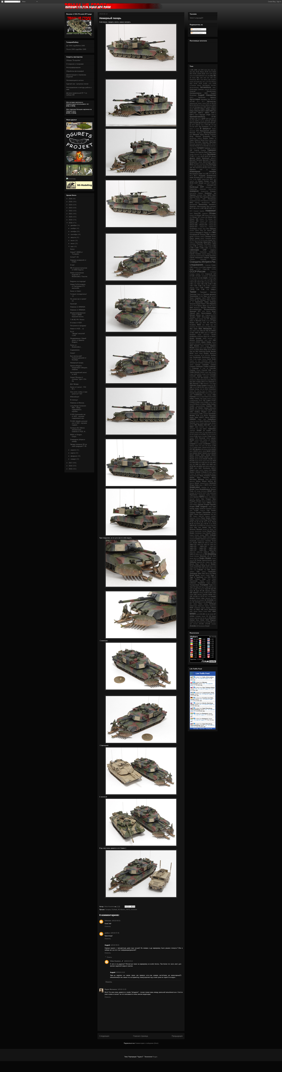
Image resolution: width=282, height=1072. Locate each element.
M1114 (195, 453)
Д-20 (202, 156)
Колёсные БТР (197, 187)
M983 (191, 468)
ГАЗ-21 (209, 144)
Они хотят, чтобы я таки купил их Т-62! (78, 393)
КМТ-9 (214, 183)
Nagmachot (202, 495)
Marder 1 (192, 472)
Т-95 (207, 289)
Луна (205, 201)
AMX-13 (213, 333)
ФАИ (191, 307)
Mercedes (193, 479)
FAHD (191, 391)
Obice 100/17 (193, 502)
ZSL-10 (196, 622)
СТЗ (202, 274)
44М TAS (206, 77)
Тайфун (213, 289)
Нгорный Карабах (199, 211)
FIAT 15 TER (208, 393)
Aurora (214, 342)
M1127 (192, 455)
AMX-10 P (207, 332)
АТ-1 (198, 101)
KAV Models (195, 434)
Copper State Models (195, 374)
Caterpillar (205, 364)
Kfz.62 (214, 434)
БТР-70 (192, 123)
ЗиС (191, 167)
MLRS (210, 485)
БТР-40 (202, 121)
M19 (214, 461)
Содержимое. (75, 350)
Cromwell (213, 374)
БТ (196, 119)
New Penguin (206, 499)
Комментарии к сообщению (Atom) (146, 1043)
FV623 (202, 402)
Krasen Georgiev (202, 436)
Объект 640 (212, 217)
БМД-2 (208, 109)
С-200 (209, 246)
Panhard (192, 512)
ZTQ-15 (209, 622)
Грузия (204, 154)
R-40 (201, 525)
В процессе (205, 129)
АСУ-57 (213, 99)
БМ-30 (191, 109)
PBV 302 (213, 514)
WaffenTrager (193, 605)
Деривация (205, 158)
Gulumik (205, 413)
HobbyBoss (212, 419)
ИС (207, 173)
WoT (209, 611)
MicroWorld (213, 479)
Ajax (212, 324)
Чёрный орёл (195, 313)
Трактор (213, 302)
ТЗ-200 (201, 296)
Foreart (197, 398)
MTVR (200, 493)
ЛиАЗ (198, 200)
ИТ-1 (205, 177)
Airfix (207, 325)
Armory (192, 340)
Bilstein (210, 349)
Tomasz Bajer (200, 579)
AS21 (206, 340)
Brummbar (197, 355)
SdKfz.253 (192, 552)
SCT (191, 542)
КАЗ (211, 179)
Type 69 (192, 588)
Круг (201, 197)
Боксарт (202, 114)
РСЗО (214, 242)
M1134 (201, 457)
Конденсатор (204, 191)
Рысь (191, 246)
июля (73, 240)
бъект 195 (213, 126)
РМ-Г (214, 240)
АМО (206, 93)
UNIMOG (196, 592)
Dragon (204, 385)
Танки (193, 291)
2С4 (214, 73)
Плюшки (202, 234)
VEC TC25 (208, 596)
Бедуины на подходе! (78, 281)
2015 (71, 469)
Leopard (213, 442)
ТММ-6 (204, 298)
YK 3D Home (211, 616)
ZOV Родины (211, 620)
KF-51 (210, 434)
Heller (196, 417)
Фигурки (203, 307)
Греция (192, 154)
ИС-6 (191, 175)
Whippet (208, 607)
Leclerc (213, 440)
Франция (193, 311)
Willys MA (192, 609)
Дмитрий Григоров (196, 160)
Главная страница (140, 1036)
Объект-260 (212, 223)
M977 (214, 466)
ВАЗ (197, 131)
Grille (201, 413)
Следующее (104, 1036)
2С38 (207, 73)
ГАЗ (204, 144)
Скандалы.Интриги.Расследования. (203, 263)
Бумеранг (205, 126)
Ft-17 (200, 400)
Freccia (214, 398)
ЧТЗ (214, 313)
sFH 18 (202, 554)
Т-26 (210, 280)
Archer (214, 334)
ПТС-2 (196, 240)
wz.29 (198, 614)
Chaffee (205, 366)
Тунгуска (193, 304)
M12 (214, 457)
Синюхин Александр (198, 259)
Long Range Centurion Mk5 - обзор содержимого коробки (78, 408)
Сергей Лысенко (210, 255)
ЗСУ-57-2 (199, 167)
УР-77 (191, 305)
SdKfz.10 (201, 542)
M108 (204, 451)
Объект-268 (193, 225)
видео (202, 134)
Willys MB (199, 609)
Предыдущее (177, 1036)
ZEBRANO (212, 618)
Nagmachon (193, 495)
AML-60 (202, 331)
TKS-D (213, 577)
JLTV (214, 430)
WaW (191, 607)
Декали (192, 158)
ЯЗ (194, 320)
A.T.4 (210, 320)
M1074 (200, 451)
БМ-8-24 (196, 109)
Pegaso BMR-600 (198, 516)
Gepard (206, 408)
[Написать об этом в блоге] (128, 906)
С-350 (191, 248)
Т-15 (198, 280)
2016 (71, 466)
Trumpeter (204, 585)
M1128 (197, 455)
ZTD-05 (200, 622)
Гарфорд (207, 148)
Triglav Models (211, 583)
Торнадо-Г (203, 300)
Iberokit (192, 425)
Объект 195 (200, 215)
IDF (208, 425)
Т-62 (195, 286)
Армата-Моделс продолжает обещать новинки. (78, 367)
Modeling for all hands (208, 487)
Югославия (205, 317)
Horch (201, 421)
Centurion (199, 366)
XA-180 (202, 614)
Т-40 (191, 284)
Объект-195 (193, 223)
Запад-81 (199, 166)
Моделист (193, 206)
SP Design (197, 560)
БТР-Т (193, 124)
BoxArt (213, 351)
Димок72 (213, 158)
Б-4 (208, 103)
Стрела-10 (208, 274)
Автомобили (205, 87)
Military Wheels (201, 481)
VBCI (214, 594)
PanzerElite (207, 512)
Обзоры (212, 213)
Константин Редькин (196, 193)
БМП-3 (200, 113)
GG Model (208, 410)
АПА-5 (191, 97)
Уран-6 (214, 305)
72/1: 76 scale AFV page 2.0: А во (204, 689)
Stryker (213, 564)
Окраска (213, 228)
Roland (191, 535)
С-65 (210, 248)
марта (73, 453)
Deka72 (213, 380)
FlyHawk (114, 909)
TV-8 (214, 585)
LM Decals (208, 445)
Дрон (214, 162)
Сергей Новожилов (196, 257)
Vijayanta (207, 598)
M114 (211, 457)
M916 (207, 466)
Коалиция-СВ (211, 185)
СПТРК (214, 269)
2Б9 (212, 70)
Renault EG (206, 529)
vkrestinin (134, 909)
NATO (128, 909)
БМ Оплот (207, 107)
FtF (204, 400)
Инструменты (194, 173)
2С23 (210, 71)
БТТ (196, 126)
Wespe (203, 607)
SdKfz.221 (193, 546)
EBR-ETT (213, 387)
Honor (197, 421)
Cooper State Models (210, 372)
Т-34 (202, 282)
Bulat (191, 357)
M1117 (200, 453)
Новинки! (211, 210)
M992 (195, 468)
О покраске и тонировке (75, 64)
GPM (209, 412)
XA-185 (207, 614)
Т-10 (210, 278)
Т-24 (207, 280)
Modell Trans (194, 489)
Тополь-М (193, 300)
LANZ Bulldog (203, 440)
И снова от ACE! (76, 323)
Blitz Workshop (201, 351)
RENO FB (213, 529)
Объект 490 (204, 217)
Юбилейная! (74, 397)
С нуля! (200, 246)
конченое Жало (201, 195)
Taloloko (192, 571)
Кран (214, 195)
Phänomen (192, 518)
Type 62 (213, 587)
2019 (71, 220)
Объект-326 (212, 224)
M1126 (214, 453)
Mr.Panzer (204, 491)
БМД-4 (192, 111)
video (203, 598)
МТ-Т (214, 208)
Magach (192, 470)
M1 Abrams (121, 909)
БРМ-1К (213, 114)
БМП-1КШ (193, 113)
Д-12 (199, 156)
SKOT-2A (196, 558)
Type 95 (213, 589)
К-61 (191, 179)
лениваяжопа (193, 200)
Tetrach (203, 575)
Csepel (191, 377)
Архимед (204, 99)
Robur (204, 533)
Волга (192, 142)
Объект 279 (208, 215)
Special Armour (207, 560)
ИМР (201, 169)
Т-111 (214, 278)
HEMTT (201, 417)
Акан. (214, 87)
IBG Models (198, 425)
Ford (206, 396)
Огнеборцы (193, 228)
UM (191, 592)
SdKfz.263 (199, 552)
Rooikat (202, 535)
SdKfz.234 (212, 548)
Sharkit (191, 556)
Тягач (203, 304)
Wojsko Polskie (203, 611)
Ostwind (208, 508)
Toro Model (212, 579)
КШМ (204, 199)
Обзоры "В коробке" (73, 60)
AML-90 (208, 331)
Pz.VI (206, 524)
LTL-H (191, 447)
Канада (206, 181)
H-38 (201, 415)
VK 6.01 (203, 602)
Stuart (192, 566)
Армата (213, 97)
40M (201, 77)
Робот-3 (192, 242)
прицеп (197, 238)
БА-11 (192, 105)
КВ (215, 181)
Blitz (194, 351)
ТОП (208, 298)
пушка (210, 240)
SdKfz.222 (203, 546)
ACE (199, 325)
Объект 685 (194, 219)
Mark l (210, 472)
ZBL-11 (206, 618)
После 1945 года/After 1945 (76, 49)
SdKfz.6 (206, 552)
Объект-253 (203, 223)
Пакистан (192, 232)
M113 (202, 455)
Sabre (204, 537)
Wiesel (213, 607)
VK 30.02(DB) (208, 600)
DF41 (203, 381)
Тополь (213, 298)
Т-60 (191, 286)
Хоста (208, 311)
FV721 (210, 402)
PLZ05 (201, 520)
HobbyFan (192, 421)
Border (208, 351)
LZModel (204, 447)
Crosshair (206, 376)
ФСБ (203, 311)
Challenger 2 (196, 368)
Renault (199, 529)
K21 (215, 432)
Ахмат (204, 103)
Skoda (191, 558)
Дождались (193, 162)
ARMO (204, 338)
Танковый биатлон (208, 292)
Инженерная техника (203, 171)
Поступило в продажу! (78, 325)
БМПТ (207, 113)
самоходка (194, 250)
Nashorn (196, 497)
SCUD (195, 542)
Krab (195, 436)
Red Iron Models (200, 527)
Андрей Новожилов (207, 95)
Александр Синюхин (197, 89)
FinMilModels (198, 395)
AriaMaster (193, 336)
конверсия (194, 191)
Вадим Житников (111, 989)
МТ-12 (199, 208)
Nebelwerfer (212, 497)
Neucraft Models (195, 499)
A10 (197, 323)
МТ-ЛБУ (209, 208)
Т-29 (194, 282)
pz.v (202, 524)
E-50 (198, 387)
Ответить (108, 926)
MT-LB (197, 493)
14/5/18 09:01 (115, 945)
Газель (194, 148)
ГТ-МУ (192, 156)
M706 (191, 466)
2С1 (194, 72)
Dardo (209, 379)
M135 (196, 460)
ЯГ (208, 319)
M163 (208, 460)
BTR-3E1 (207, 355)
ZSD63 (191, 622)
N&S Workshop (211, 493)
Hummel (192, 423)
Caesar (204, 359)
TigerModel (199, 577)
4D (198, 79)
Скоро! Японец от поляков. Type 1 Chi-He (78, 379)
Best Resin (199, 349)
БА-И (211, 105)
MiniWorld (212, 483)
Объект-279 (203, 225)
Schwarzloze (200, 540)
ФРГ (199, 311)
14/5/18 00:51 (116, 921)
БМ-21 (214, 107)
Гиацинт (192, 152)
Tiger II (192, 577)
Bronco (192, 355)
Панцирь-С (199, 232)
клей (205, 183)
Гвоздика (213, 148)
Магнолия (213, 200)
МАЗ (191, 202)
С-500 (201, 248)
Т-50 (205, 284)
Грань (214, 152)
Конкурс (213, 191)
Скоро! (72, 353)
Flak (214, 395)
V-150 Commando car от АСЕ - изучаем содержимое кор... (77, 416)
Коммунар (203, 189)
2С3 (191, 73)
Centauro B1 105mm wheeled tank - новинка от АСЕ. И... (78, 429)
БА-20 (196, 105)
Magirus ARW (208, 470)
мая (72, 246)
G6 (200, 404)
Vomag (206, 604)
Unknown (108, 921)
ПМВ (207, 234)
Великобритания (210, 132)
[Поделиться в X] (130, 906)
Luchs (195, 447)
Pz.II (209, 522)
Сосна (200, 267)
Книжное (200, 185)
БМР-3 (197, 114)
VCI (199, 596)
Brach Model (199, 353)
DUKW (209, 385)
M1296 (210, 459)
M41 (214, 462)
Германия (211, 150)
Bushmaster (206, 357)
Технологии (194, 296)
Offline (209, 503)
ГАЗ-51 (214, 144)
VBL (191, 596)
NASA (191, 497)
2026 (71, 199)
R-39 (198, 525)
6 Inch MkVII (203, 79)
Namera (213, 495)
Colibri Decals (194, 372)
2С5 (197, 76)
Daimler (206, 378)
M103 (214, 449)
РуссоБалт (207, 244)
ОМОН (197, 230)
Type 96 (192, 591)
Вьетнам (213, 142)
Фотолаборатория (195, 309)
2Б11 (209, 70)
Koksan (192, 436)
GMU (191, 412)
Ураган (199, 306)
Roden (214, 533)
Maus (199, 477)
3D (214, 76)
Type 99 (198, 591)
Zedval (192, 620)
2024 (71, 205)
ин (207, 169)
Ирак (200, 173)
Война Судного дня (210, 140)
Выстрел (205, 142)
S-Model (213, 535)
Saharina (209, 537)
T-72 (191, 570)
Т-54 (210, 284)
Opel (214, 506)
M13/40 (192, 461)
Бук (200, 126)
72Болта (213, 81)
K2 (212, 432)
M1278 (196, 459)
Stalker (208, 562)
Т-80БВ (206, 287)
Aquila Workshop (203, 334)
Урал (204, 306)
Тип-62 (209, 296)
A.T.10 (207, 320)
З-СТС (191, 166)
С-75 (214, 248)
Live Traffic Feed (203, 673)
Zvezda (193, 626)
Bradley (206, 353)
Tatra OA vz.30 (207, 573)
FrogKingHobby (194, 400)
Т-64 (199, 286)
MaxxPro (206, 477)
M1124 (209, 453)
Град (210, 152)
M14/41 (201, 460)
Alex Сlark (193, 329)
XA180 (211, 614)
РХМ (214, 244)
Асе (209, 99)
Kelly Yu (205, 434)
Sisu (214, 556)
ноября (73, 228)
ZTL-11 (205, 622)
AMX (202, 333)
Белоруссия (199, 107)
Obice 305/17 (202, 502)
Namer (208, 495)
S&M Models (198, 537)
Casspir (197, 364)
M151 (204, 460)
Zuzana (214, 623)
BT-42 (202, 355)
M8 (195, 466)
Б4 (210, 103)
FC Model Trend (211, 391)
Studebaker (197, 566)
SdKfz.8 (192, 554)
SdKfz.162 (206, 544)
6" (207, 81)
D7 (199, 378)
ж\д (207, 164)
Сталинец (213, 271)
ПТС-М (200, 240)
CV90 (195, 377)
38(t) (211, 76)
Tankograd (193, 573)
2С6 (200, 76)
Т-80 (201, 287)
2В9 (191, 71)
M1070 (195, 451)
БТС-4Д (214, 124)
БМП (207, 111)
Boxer (191, 353)
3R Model (192, 77)
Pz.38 (201, 522)
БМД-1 (202, 109)
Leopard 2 (193, 444)
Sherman (203, 556)
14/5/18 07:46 (114, 933)
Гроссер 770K (198, 154)
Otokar (214, 508)
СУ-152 (192, 278)
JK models (207, 430)
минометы (212, 204)
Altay (214, 328)
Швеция (192, 315)
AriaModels (200, 336)
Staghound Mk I (201, 562)
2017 (71, 463)
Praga (205, 520)
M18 (211, 460)
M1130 (208, 455)
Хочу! (214, 311)
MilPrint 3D (212, 481)
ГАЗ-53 (197, 146)
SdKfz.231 (193, 548)
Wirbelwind (212, 609)
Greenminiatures (194, 413)
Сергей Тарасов (210, 257)
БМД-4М (197, 111)
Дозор (200, 162)
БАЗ (214, 105)
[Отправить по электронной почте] (126, 906)
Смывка (195, 267)
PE (191, 516)
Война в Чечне (199, 140)
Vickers (198, 598)
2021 (71, 214)
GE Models (199, 408)
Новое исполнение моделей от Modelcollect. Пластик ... (78, 275)
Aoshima (192, 334)
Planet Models (206, 518)
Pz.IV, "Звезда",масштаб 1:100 (77, 333)
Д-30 (206, 156)
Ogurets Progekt (203, 504)
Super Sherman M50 (195, 568)
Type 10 (192, 587)
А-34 (214, 83)
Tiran (205, 577)
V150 (214, 592)
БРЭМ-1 (192, 119)
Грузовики (211, 154)
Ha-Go (206, 415)
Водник (205, 138)
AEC (203, 324)
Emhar (197, 389)
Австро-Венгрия (194, 87)
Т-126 (191, 280)
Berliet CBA (193, 349)
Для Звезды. (74, 384)
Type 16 (198, 587)
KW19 (208, 438)
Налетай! (73, 304)
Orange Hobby (194, 508)
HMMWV (193, 419)
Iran (212, 425)
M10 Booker (204, 449)
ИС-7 (195, 175)
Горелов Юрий (203, 152)
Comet (202, 372)
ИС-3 (210, 173)
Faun (203, 391)
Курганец (197, 199)
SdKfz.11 (207, 542)
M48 (197, 464)
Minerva (192, 483)
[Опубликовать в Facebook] (132, 906)
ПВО (214, 232)
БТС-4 (203, 124)
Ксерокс (213, 197)
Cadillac (199, 359)
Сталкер (192, 274)
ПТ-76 (192, 240)
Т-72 (208, 286)
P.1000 (196, 510)
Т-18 (204, 280)
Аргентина (201, 97)
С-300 (214, 246)
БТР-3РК (192, 121)
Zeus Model (200, 620)
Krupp (209, 436)
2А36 (205, 70)
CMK (209, 370)
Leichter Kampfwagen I (201, 442)
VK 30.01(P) (200, 600)
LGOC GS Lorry (199, 445)
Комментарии (197, 33)
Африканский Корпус (196, 103)
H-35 (197, 415)
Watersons (213, 605)
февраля (74, 456)
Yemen (203, 616)
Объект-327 (193, 226)
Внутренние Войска (196, 138)
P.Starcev (202, 510)
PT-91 (191, 522)
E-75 (202, 387)
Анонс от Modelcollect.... (76, 346)
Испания (197, 177)
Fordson (210, 396)
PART (191, 514)
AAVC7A (213, 323)
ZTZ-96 (201, 624)
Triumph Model (194, 585)
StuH (207, 566)
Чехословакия (206, 313)
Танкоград (193, 294)
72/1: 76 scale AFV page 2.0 (202, 678)
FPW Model (203, 398)
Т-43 (194, 284)
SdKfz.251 (212, 550)
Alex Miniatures (205, 329)
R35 (204, 525)
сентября (74, 234)
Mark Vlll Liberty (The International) (201, 474)
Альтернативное (195, 93)
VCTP (202, 596)
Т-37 (214, 282)
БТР (203, 119)
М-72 (208, 200)
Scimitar (208, 541)
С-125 (205, 246)
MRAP (209, 491)
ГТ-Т (196, 156)
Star (211, 562)
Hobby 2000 (202, 419)
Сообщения (196, 29)
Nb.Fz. (207, 497)
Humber (213, 421)
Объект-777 (212, 226)
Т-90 (202, 289)
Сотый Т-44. (74, 257)
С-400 (196, 248)
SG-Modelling (210, 554)
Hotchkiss (207, 421)
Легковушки (212, 199)
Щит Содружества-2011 (209, 315)
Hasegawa (212, 415)
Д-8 (210, 156)
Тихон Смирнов (195, 298)
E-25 (194, 387)
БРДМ (208, 114)
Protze (210, 520)
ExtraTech (212, 389)
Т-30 (198, 282)
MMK (214, 485)
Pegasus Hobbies (210, 516)
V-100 (206, 592)
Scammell (193, 541)
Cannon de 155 (195, 361)
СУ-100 (192, 276)
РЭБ (194, 246)
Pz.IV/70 (197, 524)
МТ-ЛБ (203, 208)
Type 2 (203, 587)
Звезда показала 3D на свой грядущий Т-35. (78, 445)
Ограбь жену (201, 228)
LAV (209, 440)
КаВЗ (199, 179)
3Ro (198, 78)
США (205, 278)
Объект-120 (212, 221)
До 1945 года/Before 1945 (75, 45)
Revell (209, 531)
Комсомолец (212, 189)
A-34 (203, 321)
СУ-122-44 (205, 276)
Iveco (204, 429)
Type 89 (207, 589)
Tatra (199, 573)
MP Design (197, 491)
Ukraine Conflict (210, 591)
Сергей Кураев (200, 255)
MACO (213, 468)
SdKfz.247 (193, 550)
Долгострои (207, 162)
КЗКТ (196, 183)
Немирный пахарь (76, 363)
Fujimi (208, 400)
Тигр (205, 296)
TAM (197, 571)
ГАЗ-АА (211, 146)
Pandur (213, 510)
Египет (196, 164)
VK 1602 (213, 598)
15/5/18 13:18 (120, 972)
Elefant (192, 389)
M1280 (201, 459)
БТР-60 (213, 121)
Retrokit (204, 531)
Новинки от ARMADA (77, 307)
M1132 (192, 457)
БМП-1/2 (213, 111)
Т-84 (197, 289)
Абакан (199, 85)
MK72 (206, 485)
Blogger (154, 1057)
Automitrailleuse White (210, 344)
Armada (198, 338)
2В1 (215, 70)
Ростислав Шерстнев (203, 242)
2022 (71, 211)
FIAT (203, 393)
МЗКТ (214, 202)
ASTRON (192, 342)
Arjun (205, 336)
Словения (208, 265)
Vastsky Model (207, 594)
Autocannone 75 (198, 344)
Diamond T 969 (198, 383)
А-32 (210, 83)
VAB (195, 594)
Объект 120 (193, 215)
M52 (200, 464)
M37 (209, 462)
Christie (198, 370)
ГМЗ (196, 152)
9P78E (195, 83)
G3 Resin (196, 404)
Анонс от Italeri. (75, 291)
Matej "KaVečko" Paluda (208, 476)
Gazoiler (209, 406)
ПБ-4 (210, 232)
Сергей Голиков (195, 254)
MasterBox (196, 475)
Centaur (213, 364)
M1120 (205, 453)
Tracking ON (209, 728)
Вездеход (199, 132)
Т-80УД (192, 289)
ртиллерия (193, 244)
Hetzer (207, 417)
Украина (213, 304)
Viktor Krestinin (115, 961)
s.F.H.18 (192, 537)
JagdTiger (192, 430)
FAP (195, 391)
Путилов (205, 240)
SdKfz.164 (213, 544)
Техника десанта (209, 294)
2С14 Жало (200, 72)
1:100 (191, 70)
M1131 (214, 455)
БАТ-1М (192, 107)
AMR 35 (197, 333)
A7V (204, 323)
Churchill (204, 370)
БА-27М (200, 105)
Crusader (213, 376)
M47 (194, 464)
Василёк (192, 132)
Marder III (205, 472)
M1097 (213, 451)
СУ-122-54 (212, 276)
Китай (201, 183)
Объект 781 (212, 219)
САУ (204, 250)
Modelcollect (195, 487)
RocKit (208, 533)
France (209, 398)
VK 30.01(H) (193, 600)
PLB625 (197, 520)
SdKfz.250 (202, 550)
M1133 (196, 457)
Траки (206, 302)
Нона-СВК (197, 213)
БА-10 (214, 103)
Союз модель (207, 267)
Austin (192, 344)
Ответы (109, 957)
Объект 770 (203, 219)
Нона (191, 213)
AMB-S (194, 330)
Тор (198, 300)
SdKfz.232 (202, 548)
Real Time (202, 728)
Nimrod (203, 501)
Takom (213, 570)
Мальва (197, 202)
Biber (205, 349)
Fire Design (207, 394)
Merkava (201, 479)
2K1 (206, 75)
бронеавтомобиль (197, 117)
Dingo (214, 383)
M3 (203, 462)
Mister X (201, 485)
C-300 (194, 359)
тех (202, 294)
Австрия (213, 85)
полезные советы (199, 236)
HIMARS (213, 417)
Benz (214, 347)
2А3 (202, 70)
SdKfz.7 (213, 552)
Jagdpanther (212, 429)
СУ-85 (200, 278)
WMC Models (194, 611)
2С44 (194, 75)
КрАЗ (209, 195)
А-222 (205, 83)
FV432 (197, 402)
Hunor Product (200, 423)
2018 (71, 223)
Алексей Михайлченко (203, 91)
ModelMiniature (204, 489)
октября (74, 231)
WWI (214, 611)
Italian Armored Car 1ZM (203, 427)
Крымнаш (206, 197)
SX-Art (206, 568)
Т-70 (203, 286)
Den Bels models (195, 381)
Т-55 (214, 284)
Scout (214, 541)
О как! (72, 265)
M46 (191, 464)
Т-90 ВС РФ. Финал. (77, 319)
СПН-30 (198, 269)
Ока (207, 228)
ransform (208, 525)
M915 (204, 466)
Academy (193, 325)
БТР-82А (204, 123)
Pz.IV (191, 524)
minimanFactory (204, 483)
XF (215, 614)
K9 (190, 434)
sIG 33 (209, 556)
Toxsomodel (193, 581)
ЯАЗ (205, 319)
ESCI (206, 389)
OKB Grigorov (201, 506)
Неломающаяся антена (74, 80)
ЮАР (198, 317)
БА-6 (207, 105)
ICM (205, 425)
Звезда (205, 166)
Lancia (197, 440)
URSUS (201, 592)
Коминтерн (193, 189)
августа (73, 237)
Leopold (200, 443)
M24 (193, 462)
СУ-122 (198, 276)
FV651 (206, 402)
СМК (191, 267)
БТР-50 (207, 121)
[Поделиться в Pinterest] (134, 906)
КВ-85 (192, 183)
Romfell (197, 535)
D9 (202, 378)
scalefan (213, 539)
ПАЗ (214, 230)
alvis (191, 330)
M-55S (208, 447)
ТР (193, 302)
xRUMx (192, 616)
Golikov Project (200, 412)
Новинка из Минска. (77, 403)
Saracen (203, 539)
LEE (191, 442)
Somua (214, 558)
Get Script (195, 728)
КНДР (191, 185)
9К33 (191, 83)
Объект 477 (196, 217)
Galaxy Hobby (206, 404)
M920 (210, 466)
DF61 (206, 381)
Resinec (192, 531)
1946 (195, 70)
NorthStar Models (211, 501)
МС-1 (191, 208)
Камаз (200, 181)
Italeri (192, 427)
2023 (71, 208)
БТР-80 (198, 123)
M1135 (206, 457)
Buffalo (213, 355)
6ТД (209, 81)
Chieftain (192, 370)
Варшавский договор (208, 131)
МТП (191, 211)
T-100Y (211, 568)
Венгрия (196, 134)
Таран (198, 294)
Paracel (214, 512)
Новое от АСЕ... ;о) (77, 328)
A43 (200, 322)
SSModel (193, 562)
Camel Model (211, 359)
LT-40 (214, 445)
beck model (203, 347)
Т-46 (202, 284)
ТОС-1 (209, 300)
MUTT (205, 493)
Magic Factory (200, 470)
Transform (201, 583)
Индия (214, 169)
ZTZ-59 (195, 623)
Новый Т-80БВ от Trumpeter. (76, 253)
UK (203, 591)
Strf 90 (207, 564)
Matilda (192, 477)
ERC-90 (202, 389)
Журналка (212, 164)
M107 (191, 451)
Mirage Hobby (194, 485)
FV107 (214, 400)
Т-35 (211, 282)
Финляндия (211, 307)
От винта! (207, 230)
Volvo (200, 604)
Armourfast (199, 340)
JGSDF (199, 430)
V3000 (191, 594)
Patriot (196, 514)
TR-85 (208, 581)
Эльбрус (192, 317)
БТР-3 (214, 119)
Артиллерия (195, 99)
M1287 (205, 459)
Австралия (206, 85)
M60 (211, 464)
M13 (214, 459)
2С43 (191, 75)
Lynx (199, 447)
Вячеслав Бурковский (196, 144)
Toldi (191, 579)
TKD (209, 577)
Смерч (213, 265)
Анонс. (72, 249)
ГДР (191, 150)
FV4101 (192, 402)
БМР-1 (213, 113)
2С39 (211, 73)
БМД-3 (213, 109)
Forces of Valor (200, 396)
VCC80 (195, 596)
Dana (198, 380)
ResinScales (198, 531)
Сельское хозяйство (208, 252)
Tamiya (204, 571)
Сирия (214, 259)
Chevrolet (213, 368)
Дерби (198, 158)
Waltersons (201, 605)
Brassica (213, 353)
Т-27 (214, 280)
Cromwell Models (196, 376)
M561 (207, 464)
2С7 (203, 76)
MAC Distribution (204, 468)
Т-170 (201, 280)
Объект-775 (203, 226)
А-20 (200, 83)
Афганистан (211, 101)
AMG (198, 330)
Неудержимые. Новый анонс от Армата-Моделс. (78, 340)
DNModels (193, 385)
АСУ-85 (192, 101)
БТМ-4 (199, 119)
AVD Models (194, 346)
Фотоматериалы (210, 309)
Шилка (198, 315)
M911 (200, 466)
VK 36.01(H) (196, 602)
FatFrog (199, 391)
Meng (214, 477)
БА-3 (204, 105)
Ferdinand (198, 393)
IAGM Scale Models (210, 423)
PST (214, 520)
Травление (199, 302)
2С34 (199, 73)
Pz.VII (210, 523)
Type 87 (202, 588)
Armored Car (212, 338)
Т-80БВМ (213, 287)
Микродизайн (193, 204)
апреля (73, 450)
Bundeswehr (197, 357)
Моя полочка (211, 206)
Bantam (197, 347)
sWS (203, 568)
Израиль (193, 169)
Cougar (204, 374)
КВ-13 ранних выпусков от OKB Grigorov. (78, 269)
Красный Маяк (194, 197)
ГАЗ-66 (206, 146)
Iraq (215, 425)
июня (73, 243)
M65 (214, 464)
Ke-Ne (200, 434)
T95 (205, 569)
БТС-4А (207, 125)
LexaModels (207, 444)
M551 (204, 464)
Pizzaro (198, 518)
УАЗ (208, 304)
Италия (209, 177)
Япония (198, 321)
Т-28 (191, 282)
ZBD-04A (197, 618)
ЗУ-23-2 (204, 167)
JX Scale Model (207, 432)
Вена (191, 134)
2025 (71, 201)
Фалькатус (197, 307)
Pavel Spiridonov (204, 514)
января (73, 459)
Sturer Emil (213, 566)
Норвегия (205, 213)
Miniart (197, 483)
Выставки (198, 142)
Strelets (202, 564)
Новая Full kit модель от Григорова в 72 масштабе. (77, 286)
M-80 (212, 447)
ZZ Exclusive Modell (202, 626)
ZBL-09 (202, 618)
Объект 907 (204, 221)
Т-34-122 (206, 282)
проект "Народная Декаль (208, 238)
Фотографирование (73, 67)
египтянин (202, 164)
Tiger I (213, 575)
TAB (208, 570)
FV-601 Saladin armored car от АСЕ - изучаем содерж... (78, 423)
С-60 (206, 248)
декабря (74, 225)
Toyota (202, 581)
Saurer (208, 538)
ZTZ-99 (207, 624)
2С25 (214, 72)
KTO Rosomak (200, 438)
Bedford (209, 348)
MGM (206, 479)
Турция (198, 304)
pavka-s (107, 933)
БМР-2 (192, 114)
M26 (197, 462)
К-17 (214, 177)
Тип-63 (214, 296)
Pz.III (214, 522)
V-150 (210, 592)
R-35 (194, 525)
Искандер (202, 175)
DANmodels (203, 379)
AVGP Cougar (205, 346)
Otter (191, 510)
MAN (214, 470)
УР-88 (195, 305)
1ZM (199, 70)
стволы (198, 274)
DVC (212, 385)
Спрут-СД (206, 269)
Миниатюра (203, 204)
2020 (71, 217)
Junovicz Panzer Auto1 (196, 432)
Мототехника (201, 206)
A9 (208, 323)
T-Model (200, 570)
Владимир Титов (209, 136)
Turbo (211, 585)
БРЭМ (214, 117)
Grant (214, 412)
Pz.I (205, 522)
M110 (191, 453)
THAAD (208, 575)
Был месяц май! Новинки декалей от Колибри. (78, 358)
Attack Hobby (206, 342)
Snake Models (205, 558)
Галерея (108, 909)
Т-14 (194, 280)
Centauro (192, 366)
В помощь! (74, 400)
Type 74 (197, 589)
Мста (195, 208)
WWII (193, 613)
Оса (201, 230)
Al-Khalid (213, 326)
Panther (199, 512)
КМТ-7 (209, 183)
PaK (208, 510)
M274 (200, 462)
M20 (191, 462)
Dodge (199, 385)
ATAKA (198, 342)
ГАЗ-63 (201, 146)
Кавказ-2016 (205, 179)
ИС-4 (214, 173)
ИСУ (201, 177)
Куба (191, 199)
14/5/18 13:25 (122, 989)
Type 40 (208, 587)
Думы (192, 164)
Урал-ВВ (209, 305)
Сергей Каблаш (206, 254)
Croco (207, 374)
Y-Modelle (198, 616)
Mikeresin (192, 481)
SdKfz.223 (213, 546)
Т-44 (198, 284)
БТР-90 (209, 123)
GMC (214, 410)
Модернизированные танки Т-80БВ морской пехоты (77, 314)
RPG (207, 535)
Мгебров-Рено (206, 202)
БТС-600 (192, 126)
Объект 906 (194, 221)
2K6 (209, 75)
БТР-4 (197, 121)
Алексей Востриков (210, 89)
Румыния (200, 244)
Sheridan (196, 556)
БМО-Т (203, 111)
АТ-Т (203, 101)
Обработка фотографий (75, 71)
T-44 (214, 568)
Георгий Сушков (200, 150)
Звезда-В (209, 166)
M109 (209, 451)
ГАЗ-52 (192, 146)
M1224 (192, 459)
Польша (208, 236)
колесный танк (211, 187)
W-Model (212, 604)
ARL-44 (209, 336)
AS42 (210, 340)
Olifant (210, 506)
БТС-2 (198, 125)
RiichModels (198, 533)
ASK (214, 340)
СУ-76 (196, 278)
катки (211, 181)
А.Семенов (193, 85)
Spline (214, 560)
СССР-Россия (197, 271)
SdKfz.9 (197, 554)
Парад (206, 232)
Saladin (197, 539)
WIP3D (206, 609)
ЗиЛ (214, 166)
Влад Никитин (195, 136)
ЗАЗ (195, 166)
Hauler (192, 417)
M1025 (210, 449)
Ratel (212, 525)
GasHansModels (200, 406)
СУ (215, 274)
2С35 (203, 73)
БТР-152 (208, 119)
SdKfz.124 (213, 542)
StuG (203, 566)
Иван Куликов (212, 167)
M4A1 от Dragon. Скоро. (76, 435)
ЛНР (202, 200)
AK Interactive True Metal (203, 326)
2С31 (194, 73)
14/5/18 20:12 (128, 961)
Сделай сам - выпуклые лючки (77, 84)
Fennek (192, 393)
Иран (204, 173)
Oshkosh (202, 508)
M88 (197, 466)
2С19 (206, 72)
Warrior (207, 605)
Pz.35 (196, 522)
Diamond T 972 (207, 383)
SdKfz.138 (200, 544)
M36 (206, 462)
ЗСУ (194, 167)
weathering (197, 607)
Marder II (199, 472)
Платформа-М (194, 234)
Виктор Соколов (210, 134)
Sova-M (192, 560)
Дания (214, 156)
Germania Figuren (200, 410)
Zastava (192, 618)
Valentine (199, 594)
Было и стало (194, 128)
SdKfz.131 (193, 544)
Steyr (197, 564)
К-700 (194, 179)
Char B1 (205, 368)
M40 (211, 462)
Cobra (214, 370)
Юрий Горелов (199, 319)
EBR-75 (207, 387)
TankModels (212, 571)
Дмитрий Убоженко (209, 160)
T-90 (195, 569)
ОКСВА (192, 230)
